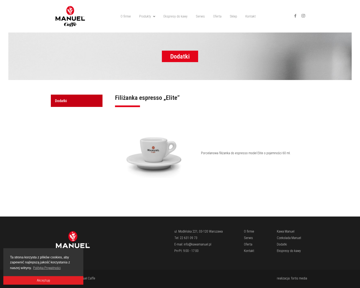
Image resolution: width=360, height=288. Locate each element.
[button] (180, 56)
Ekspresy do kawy (176, 16)
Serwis (200, 16)
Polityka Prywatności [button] (47, 268)
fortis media (299, 278)
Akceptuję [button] (43, 280)
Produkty (145, 16)
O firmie (126, 16)
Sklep (233, 16)
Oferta (217, 16)
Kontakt (250, 16)
